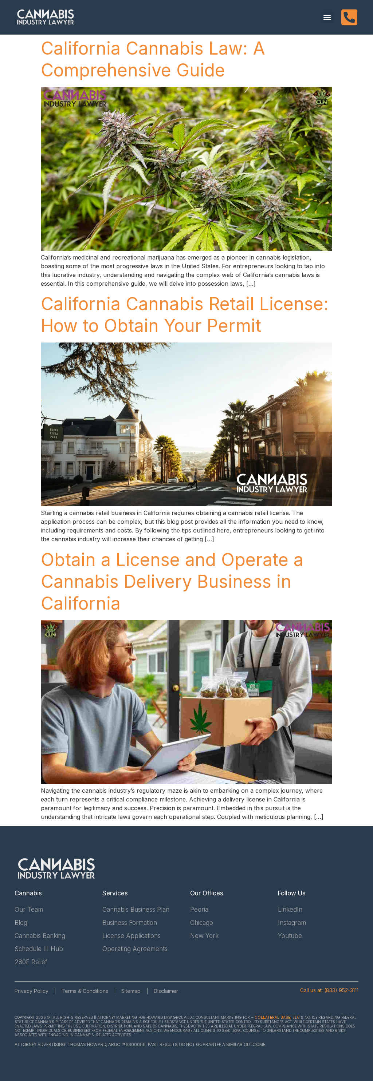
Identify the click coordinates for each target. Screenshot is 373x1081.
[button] (327, 17)
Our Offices (206, 893)
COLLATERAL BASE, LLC (277, 1017)
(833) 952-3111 (341, 990)
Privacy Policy (31, 991)
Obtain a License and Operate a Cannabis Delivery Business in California (172, 581)
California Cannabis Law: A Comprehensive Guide (153, 59)
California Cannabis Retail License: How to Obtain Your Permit (185, 314)
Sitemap (131, 991)
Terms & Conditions (85, 991)
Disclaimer (166, 991)
